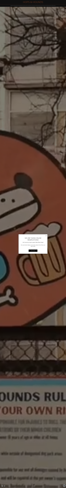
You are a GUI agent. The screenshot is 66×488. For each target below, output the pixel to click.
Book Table (33, 250)
